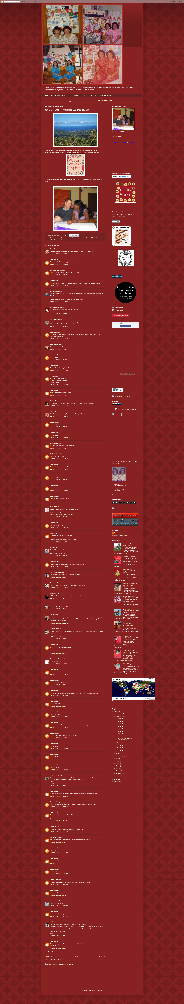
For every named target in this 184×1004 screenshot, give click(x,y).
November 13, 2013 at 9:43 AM (59, 759)
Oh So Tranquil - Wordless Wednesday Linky (124, 739)
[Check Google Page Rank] (116, 222)
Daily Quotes (116, 461)
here (75, 539)
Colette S (52, 812)
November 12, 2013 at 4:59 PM (59, 395)
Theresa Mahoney (55, 572)
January (118, 776)
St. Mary (72, 238)
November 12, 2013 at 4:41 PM (59, 370)
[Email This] (70, 235)
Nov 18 (119, 731)
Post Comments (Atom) (59, 959)
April (51, 401)
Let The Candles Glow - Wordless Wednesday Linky (131, 597)
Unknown (53, 259)
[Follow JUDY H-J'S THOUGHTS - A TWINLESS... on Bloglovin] (121, 177)
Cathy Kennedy (54, 629)
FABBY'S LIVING (55, 775)
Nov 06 (119, 748)
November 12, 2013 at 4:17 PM (59, 314)
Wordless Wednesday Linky (61, 239)
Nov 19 (119, 728)
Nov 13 (119, 736)
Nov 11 (119, 743)
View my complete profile (119, 535)
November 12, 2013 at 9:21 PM (59, 556)
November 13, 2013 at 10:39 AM (59, 796)
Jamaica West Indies (63, 238)
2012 (115, 779)
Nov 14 (119, 733)
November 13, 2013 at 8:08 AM (59, 674)
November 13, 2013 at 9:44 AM (59, 769)
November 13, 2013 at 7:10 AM (59, 664)
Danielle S (53, 332)
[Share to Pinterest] (78, 235)
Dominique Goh (54, 583)
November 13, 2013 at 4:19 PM (59, 842)
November (119, 716)
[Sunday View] (126, 265)
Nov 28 (119, 718)
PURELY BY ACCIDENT (83, 179)
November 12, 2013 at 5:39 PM (59, 458)
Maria (51, 922)
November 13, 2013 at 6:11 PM (59, 852)
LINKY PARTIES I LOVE (103, 95)
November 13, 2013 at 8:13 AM (59, 695)
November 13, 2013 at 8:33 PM (59, 884)
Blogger (100, 990)
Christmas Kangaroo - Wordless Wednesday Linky (131, 637)
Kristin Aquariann (55, 307)
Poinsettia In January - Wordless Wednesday (129, 544)
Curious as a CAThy (55, 636)
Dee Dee (52, 614)
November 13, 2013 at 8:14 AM (59, 727)
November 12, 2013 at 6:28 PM (59, 490)
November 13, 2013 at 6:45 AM (59, 653)
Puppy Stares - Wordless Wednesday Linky (130, 584)
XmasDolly (53, 593)
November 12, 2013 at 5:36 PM (59, 448)
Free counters (116, 701)
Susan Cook (53, 826)
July (117, 761)
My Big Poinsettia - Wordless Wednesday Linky (131, 610)
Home (76, 956)
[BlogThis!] (72, 235)
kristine (52, 533)
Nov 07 (119, 745)
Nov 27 (119, 721)
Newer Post (49, 956)
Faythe (52, 376)
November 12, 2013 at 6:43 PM (59, 501)
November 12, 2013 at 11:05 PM (59, 598)
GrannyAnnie (54, 837)
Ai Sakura (53, 507)
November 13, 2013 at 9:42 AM (59, 738)
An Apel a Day (54, 454)
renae (52, 604)
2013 (115, 712)
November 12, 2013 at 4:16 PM (59, 301)
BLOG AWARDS (86, 95)
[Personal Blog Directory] (116, 404)
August (118, 758)
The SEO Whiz (116, 136)
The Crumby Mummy (56, 659)
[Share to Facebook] (76, 235)
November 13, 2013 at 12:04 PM (59, 807)
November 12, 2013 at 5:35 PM (59, 437)
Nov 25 (119, 723)
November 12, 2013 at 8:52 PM (59, 542)
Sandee (52, 547)
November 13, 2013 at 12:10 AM (59, 623)
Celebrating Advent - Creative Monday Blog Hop (130, 651)
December (119, 714)
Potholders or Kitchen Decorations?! (129, 664)
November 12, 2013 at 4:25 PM (59, 338)
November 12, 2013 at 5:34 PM (59, 427)
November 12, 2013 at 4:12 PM (59, 285)
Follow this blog (125, 326)
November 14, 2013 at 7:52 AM (59, 916)
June (117, 763)
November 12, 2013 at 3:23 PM (59, 254)
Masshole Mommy (55, 270)
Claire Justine (54, 249)
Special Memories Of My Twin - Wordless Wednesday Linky (130, 623)
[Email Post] (66, 235)
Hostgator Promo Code (51, 982)
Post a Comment (52, 952)
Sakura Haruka (57, 513)
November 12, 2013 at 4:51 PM (59, 384)
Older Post (102, 956)
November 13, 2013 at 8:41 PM (59, 895)
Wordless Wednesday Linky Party (64, 514)
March (118, 771)
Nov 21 (119, 726)
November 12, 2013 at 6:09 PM (59, 480)
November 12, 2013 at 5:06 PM (59, 406)
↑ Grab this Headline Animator (106, 100)
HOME (45, 95)
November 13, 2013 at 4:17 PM (59, 831)
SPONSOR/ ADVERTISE (59, 95)
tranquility (85, 238)
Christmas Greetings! (129, 556)
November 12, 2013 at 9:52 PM (59, 588)
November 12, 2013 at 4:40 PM (59, 360)
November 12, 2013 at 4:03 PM (59, 275)
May (117, 766)
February (118, 773)
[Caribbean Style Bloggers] (125, 302)
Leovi (51, 411)
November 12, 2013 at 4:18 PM (59, 326)
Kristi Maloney (54, 319)
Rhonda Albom (54, 344)
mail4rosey (53, 901)
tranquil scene (78, 238)
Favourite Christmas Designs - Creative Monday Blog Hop (130, 571)
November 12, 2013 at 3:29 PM (59, 264)
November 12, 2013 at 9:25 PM (59, 566)
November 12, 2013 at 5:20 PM (59, 416)
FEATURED (74, 95)
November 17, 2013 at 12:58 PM (59, 948)
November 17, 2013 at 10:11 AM (59, 936)
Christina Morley (55, 802)
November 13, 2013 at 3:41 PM (59, 821)
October (118, 753)
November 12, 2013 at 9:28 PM (59, 577)
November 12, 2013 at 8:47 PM (59, 527)
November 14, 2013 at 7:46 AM (59, 905)
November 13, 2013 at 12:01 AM (59, 609)
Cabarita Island (54, 238)
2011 (115, 781)
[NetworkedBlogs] (125, 323)
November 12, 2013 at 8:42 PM (59, 517)
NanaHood (53, 561)
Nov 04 (119, 750)
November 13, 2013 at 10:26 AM (59, 785)
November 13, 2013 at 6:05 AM (59, 639)
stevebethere (54, 291)
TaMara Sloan (54, 879)
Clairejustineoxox (81, 150)
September (119, 756)
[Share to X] (74, 235)
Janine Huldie (54, 443)
